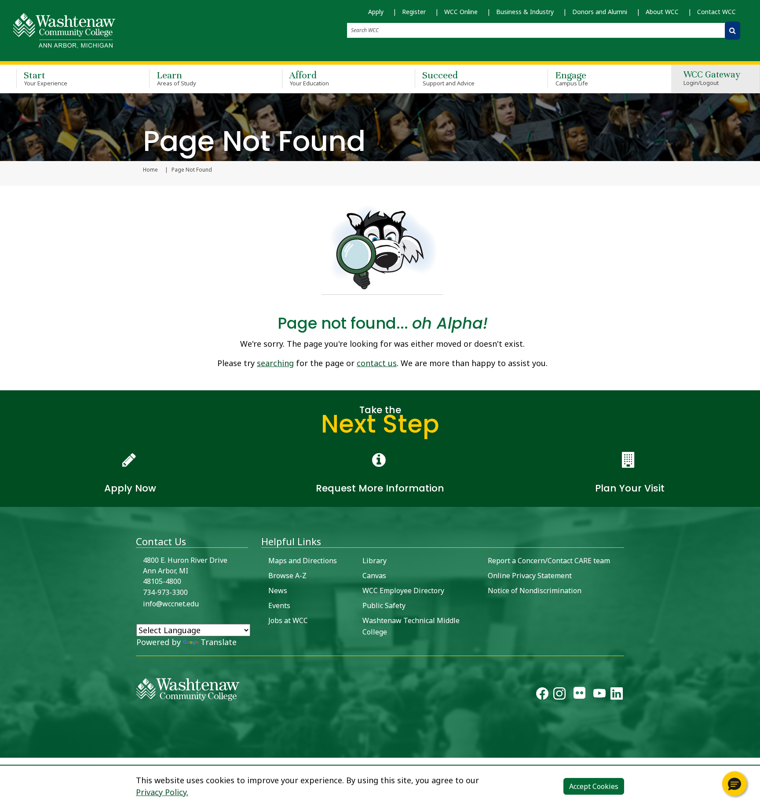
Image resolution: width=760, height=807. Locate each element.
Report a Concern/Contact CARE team (549, 560)
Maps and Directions (302, 560)
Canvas (374, 575)
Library (374, 560)
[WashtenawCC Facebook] (542, 695)
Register (414, 11)
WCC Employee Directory (403, 590)
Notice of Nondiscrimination (534, 590)
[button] (734, 783)
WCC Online (461, 11)
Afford (309, 78)
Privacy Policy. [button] (162, 792)
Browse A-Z (287, 575)
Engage (571, 78)
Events (279, 605)
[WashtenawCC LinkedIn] (616, 695)
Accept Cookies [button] (593, 786)
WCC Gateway (711, 78)
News (277, 590)
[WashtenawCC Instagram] (559, 695)
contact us (377, 363)
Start (45, 78)
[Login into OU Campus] (5, 750)
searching (275, 363)
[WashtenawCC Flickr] (579, 695)
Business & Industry (525, 11)
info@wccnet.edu (171, 604)
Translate (219, 642)
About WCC (662, 11)
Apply (376, 11)
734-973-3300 (165, 592)
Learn (176, 78)
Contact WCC (716, 11)
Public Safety (384, 605)
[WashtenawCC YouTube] (599, 695)
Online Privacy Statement (530, 575)
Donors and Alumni (599, 11)
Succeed (448, 78)
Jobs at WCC (288, 620)
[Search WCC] (732, 31)
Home (150, 169)
